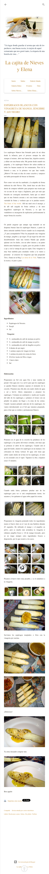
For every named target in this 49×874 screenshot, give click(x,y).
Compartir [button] (7, 810)
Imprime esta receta (15, 801)
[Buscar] (43, 4)
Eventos (29, 86)
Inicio (14, 81)
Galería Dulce (16, 86)
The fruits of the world (12, 203)
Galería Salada (35, 81)
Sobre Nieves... (17, 90)
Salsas (22, 814)
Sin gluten (28, 814)
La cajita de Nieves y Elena (24, 65)
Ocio (38, 86)
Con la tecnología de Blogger (26, 862)
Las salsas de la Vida (28, 257)
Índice (23, 81)
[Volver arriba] (24, 869)
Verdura (34, 814)
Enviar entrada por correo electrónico (23, 810)
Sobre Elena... (33, 90)
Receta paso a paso (14, 814)
